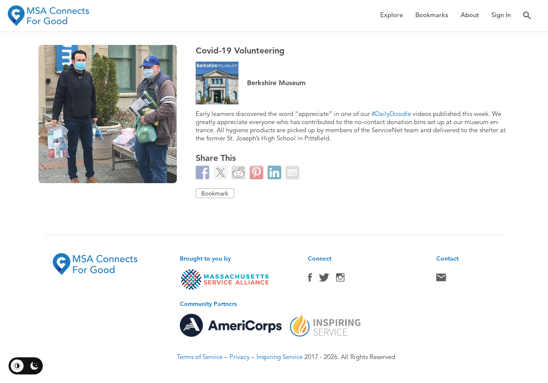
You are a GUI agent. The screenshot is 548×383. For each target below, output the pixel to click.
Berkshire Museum (276, 83)
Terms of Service (200, 357)
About (470, 15)
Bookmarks (431, 15)
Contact (441, 279)
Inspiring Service (279, 357)
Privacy (239, 357)
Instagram (340, 279)
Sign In (501, 15)
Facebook (310, 279)
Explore (391, 15)
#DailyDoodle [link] (391, 114)
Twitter (324, 279)
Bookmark (214, 193)
